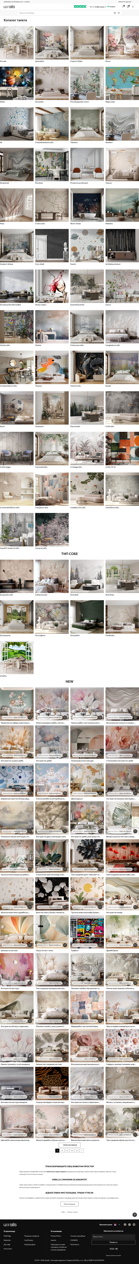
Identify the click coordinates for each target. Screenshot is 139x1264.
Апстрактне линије (114, 912)
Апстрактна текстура (10, 988)
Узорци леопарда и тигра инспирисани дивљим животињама (51, 1102)
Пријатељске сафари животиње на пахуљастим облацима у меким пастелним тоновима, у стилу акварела (16, 723)
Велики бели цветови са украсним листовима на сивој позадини (86, 1140)
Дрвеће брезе (112, 950)
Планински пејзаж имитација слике (16, 836)
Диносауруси (77, 799)
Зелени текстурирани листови (49, 1064)
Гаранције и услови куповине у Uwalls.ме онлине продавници (59, 1247)
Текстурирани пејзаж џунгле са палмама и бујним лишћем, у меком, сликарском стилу (121, 1140)
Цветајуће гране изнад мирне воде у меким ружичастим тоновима (16, 1140)
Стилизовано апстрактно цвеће (119, 761)
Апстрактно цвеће (44, 761)
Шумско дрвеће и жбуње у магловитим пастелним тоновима (51, 1140)
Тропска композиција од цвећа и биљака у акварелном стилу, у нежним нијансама (16, 874)
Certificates (28, 1240)
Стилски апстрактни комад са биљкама (51, 874)
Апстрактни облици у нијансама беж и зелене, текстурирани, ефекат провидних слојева (16, 1026)
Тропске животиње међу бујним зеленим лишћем (86, 912)
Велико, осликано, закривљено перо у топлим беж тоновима (121, 1102)
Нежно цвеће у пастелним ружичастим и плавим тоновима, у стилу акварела (86, 723)
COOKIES (74, 1240)
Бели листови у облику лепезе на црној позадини (51, 912)
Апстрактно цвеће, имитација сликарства (86, 836)
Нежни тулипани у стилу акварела (15, 1064)
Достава (7, 1244)
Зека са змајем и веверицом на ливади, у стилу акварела (121, 1026)
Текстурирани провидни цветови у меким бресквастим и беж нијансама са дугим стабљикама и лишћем (51, 988)
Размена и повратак (31, 1236)
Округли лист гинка (44, 950)
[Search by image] (114, 12)
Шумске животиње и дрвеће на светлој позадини (16, 912)
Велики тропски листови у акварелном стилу (121, 836)
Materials (7, 1240)
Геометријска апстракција (82, 761)
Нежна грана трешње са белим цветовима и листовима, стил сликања (121, 988)
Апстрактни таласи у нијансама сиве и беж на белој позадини (86, 1102)
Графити (74, 950)
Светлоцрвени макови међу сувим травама (121, 874)
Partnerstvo (74, 1244)
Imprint (53, 1240)
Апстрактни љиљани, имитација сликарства (121, 799)
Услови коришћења (77, 1236)
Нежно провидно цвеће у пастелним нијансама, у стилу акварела (51, 723)
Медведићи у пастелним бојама (84, 1026)
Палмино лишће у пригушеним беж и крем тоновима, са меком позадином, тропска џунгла (51, 1026)
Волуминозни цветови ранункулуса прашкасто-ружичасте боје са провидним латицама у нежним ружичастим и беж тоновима (86, 1064)
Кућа (63, 1212)
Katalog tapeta (29, 1244)
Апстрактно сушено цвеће (12, 761)
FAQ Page (7, 1236)
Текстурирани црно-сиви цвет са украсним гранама (86, 874)
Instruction (8, 1249)
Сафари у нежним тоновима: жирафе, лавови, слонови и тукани (121, 1064)
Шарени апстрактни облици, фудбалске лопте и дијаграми (16, 799)
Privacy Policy (56, 1236)
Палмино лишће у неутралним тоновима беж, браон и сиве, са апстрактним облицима (86, 988)
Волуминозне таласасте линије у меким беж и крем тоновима (121, 723)
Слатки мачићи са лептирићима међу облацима (51, 799)
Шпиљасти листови (9, 950)
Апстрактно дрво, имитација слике (51, 836)
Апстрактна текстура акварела (14, 1102)
